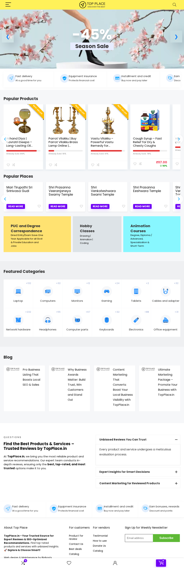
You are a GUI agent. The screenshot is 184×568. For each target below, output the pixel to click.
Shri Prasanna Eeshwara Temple (147, 189)
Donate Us (99, 546)
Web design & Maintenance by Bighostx (28, 557)
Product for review (76, 537)
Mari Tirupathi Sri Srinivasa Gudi (19, 189)
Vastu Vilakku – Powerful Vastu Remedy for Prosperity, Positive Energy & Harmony (105, 145)
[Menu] (8, 5)
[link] (92, 41)
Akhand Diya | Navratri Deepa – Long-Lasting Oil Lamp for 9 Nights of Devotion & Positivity (21, 145)
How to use (100, 541)
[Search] (174, 5)
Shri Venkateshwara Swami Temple (103, 191)
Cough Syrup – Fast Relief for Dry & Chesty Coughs (147, 142)
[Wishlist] (69, 563)
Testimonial (100, 536)
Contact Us (76, 544)
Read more (15, 206)
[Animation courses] (151, 234)
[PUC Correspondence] (37, 234)
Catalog (74, 554)
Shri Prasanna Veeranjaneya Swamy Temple (61, 191)
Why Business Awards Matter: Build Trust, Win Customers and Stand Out (77, 385)
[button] (8, 36)
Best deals (75, 549)
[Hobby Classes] (97, 234)
